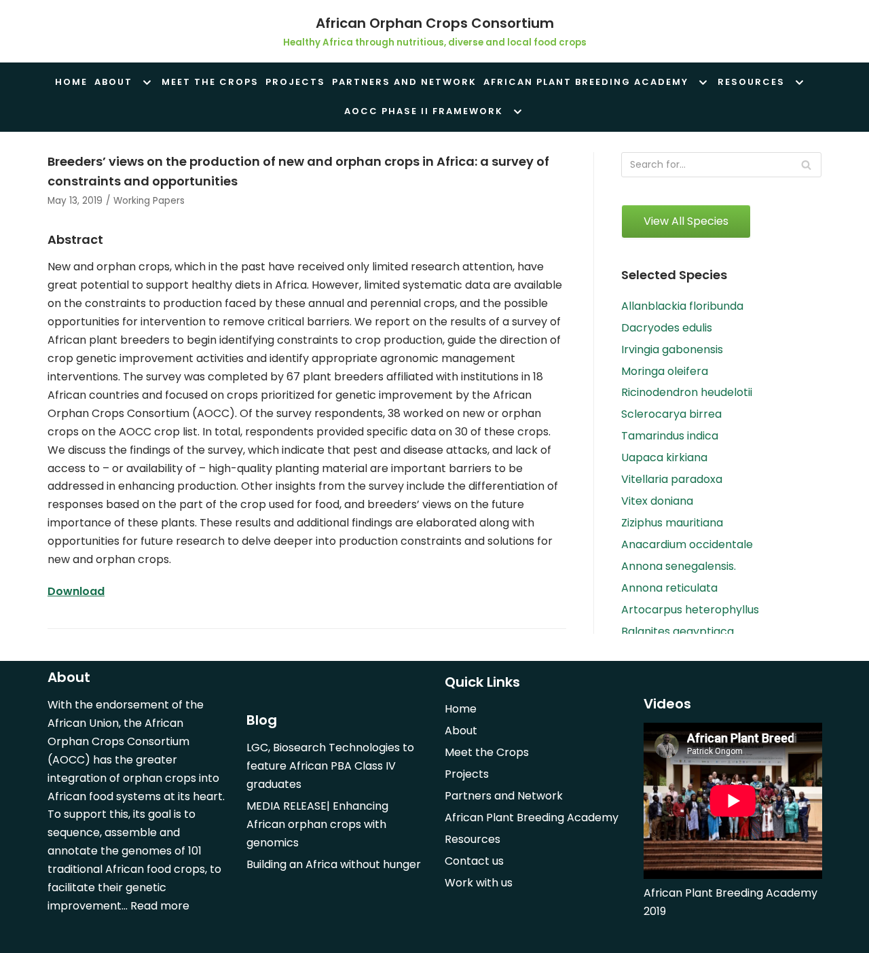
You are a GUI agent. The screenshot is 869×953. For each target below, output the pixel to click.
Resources (472, 839)
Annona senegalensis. (678, 566)
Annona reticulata (669, 588)
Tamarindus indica (669, 436)
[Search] (806, 164)
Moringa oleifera (664, 371)
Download (76, 591)
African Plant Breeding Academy (531, 817)
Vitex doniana (657, 501)
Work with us (479, 883)
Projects (295, 81)
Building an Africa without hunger (333, 864)
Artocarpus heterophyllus (690, 609)
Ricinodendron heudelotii (686, 392)
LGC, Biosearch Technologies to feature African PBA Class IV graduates (330, 766)
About (461, 730)
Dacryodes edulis (666, 328)
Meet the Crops (210, 81)
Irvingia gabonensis (672, 349)
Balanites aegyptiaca (677, 631)
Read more (159, 906)
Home (71, 81)
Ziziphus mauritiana (672, 523)
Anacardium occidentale (687, 544)
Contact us (474, 861)
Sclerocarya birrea (671, 414)
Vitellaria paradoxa (671, 479)
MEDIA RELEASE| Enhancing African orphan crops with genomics (317, 824)
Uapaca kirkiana (664, 457)
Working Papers (149, 200)
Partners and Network (404, 81)
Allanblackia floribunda (682, 306)
